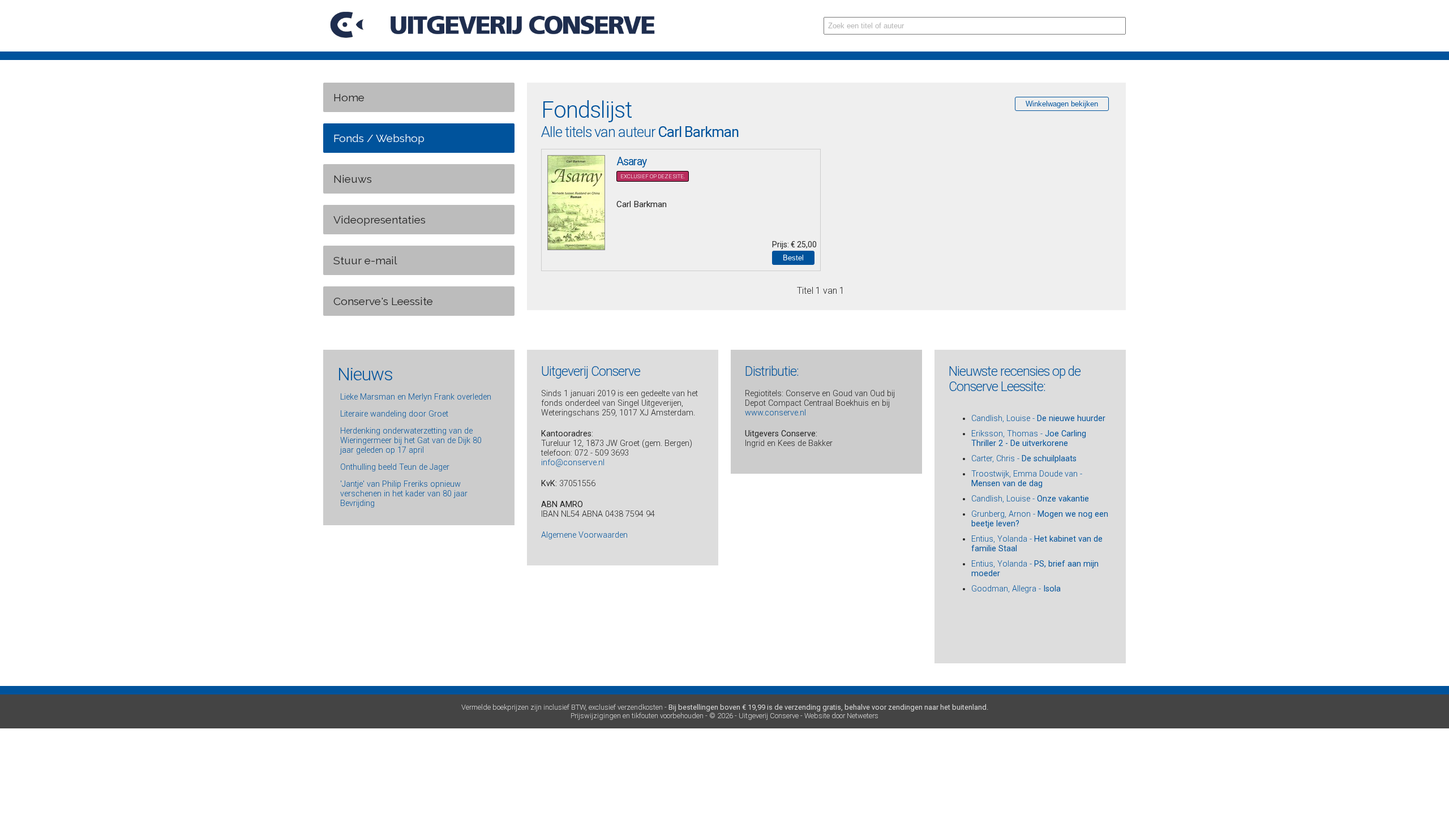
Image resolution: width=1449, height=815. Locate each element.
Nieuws (352, 179)
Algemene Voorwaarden (584, 535)
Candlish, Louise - (1038, 418)
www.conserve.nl (775, 413)
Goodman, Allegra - (1016, 589)
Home (349, 97)
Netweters (862, 715)
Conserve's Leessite (383, 301)
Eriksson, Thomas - (1028, 438)
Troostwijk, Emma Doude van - (1026, 478)
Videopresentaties (379, 219)
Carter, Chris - (1024, 459)
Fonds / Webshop (379, 138)
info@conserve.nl (573, 462)
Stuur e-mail (365, 260)
